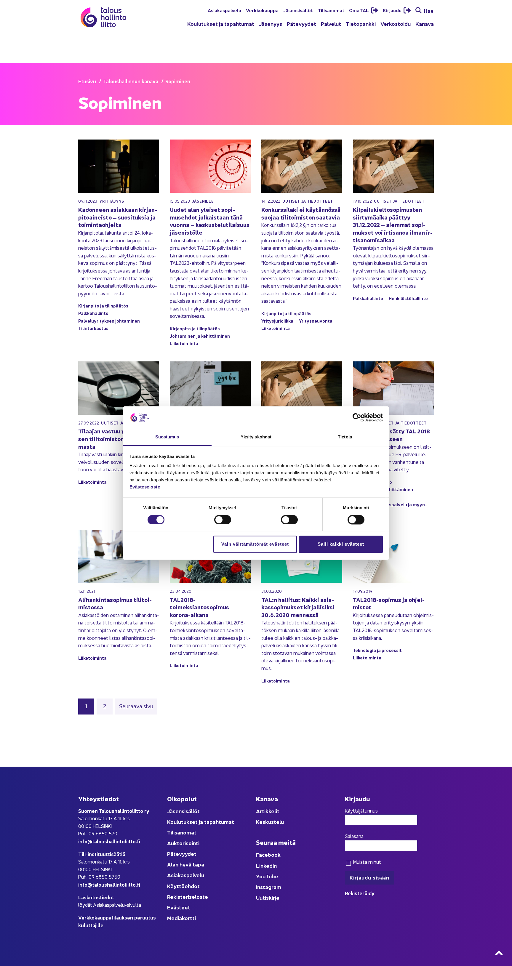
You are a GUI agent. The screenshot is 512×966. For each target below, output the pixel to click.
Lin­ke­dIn (266, 865)
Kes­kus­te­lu (270, 821)
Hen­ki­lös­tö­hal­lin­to (408, 298)
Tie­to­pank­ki (361, 23)
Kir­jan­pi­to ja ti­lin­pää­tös (103, 305)
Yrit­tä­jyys (111, 201)
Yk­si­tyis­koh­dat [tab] (256, 437)
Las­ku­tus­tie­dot (96, 897)
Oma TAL (359, 10)
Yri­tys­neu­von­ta (315, 321)
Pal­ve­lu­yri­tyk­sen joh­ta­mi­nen (109, 321)
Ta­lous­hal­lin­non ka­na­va (130, 81)
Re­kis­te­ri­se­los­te (187, 896)
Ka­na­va (424, 23)
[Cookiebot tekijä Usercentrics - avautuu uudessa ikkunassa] (357, 417)
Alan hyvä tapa (185, 864)
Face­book (268, 854)
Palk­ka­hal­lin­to (93, 313)
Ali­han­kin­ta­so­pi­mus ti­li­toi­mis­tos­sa (115, 603)
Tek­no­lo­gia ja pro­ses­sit (377, 650)
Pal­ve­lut (331, 23)
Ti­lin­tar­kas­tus (93, 328)
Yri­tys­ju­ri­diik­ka (277, 321)
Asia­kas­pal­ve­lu (224, 10)
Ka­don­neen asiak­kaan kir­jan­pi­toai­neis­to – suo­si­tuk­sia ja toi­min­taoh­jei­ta (117, 216)
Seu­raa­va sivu (136, 706)
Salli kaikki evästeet (341, 544)
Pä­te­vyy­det (301, 23)
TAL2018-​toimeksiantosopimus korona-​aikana (199, 607)
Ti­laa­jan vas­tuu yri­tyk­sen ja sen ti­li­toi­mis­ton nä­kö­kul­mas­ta (116, 438)
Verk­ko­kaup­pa (262, 10)
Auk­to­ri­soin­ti (183, 843)
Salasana (354, 836)
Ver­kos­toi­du (395, 23)
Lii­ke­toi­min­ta (184, 343)
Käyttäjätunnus (361, 810)
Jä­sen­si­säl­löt (298, 10)
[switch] (222, 519)
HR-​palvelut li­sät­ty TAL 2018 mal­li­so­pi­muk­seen (391, 435)
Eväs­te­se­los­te (144, 487)
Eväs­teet (178, 907)
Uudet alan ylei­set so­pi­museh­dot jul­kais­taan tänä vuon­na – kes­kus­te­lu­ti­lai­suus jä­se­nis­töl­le (209, 220)
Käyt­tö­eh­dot (183, 886)
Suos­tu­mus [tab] (167, 437)
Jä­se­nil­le (203, 201)
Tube (271, 876)
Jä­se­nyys (270, 23)
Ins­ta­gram (268, 886)
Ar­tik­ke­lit (267, 811)
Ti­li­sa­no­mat (331, 10)
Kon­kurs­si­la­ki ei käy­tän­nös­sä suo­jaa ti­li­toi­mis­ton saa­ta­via (300, 213)
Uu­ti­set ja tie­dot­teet (307, 201)
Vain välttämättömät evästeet (255, 544)
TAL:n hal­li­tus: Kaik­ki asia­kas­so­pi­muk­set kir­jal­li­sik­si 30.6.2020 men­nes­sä (298, 607)
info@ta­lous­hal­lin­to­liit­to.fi (109, 841)
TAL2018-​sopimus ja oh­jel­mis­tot (389, 603)
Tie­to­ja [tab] (345, 437)
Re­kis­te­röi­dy (360, 893)
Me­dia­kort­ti (181, 918)
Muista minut (366, 861)
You (260, 876)
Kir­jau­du (392, 10)
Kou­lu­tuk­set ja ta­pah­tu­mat (220, 23)
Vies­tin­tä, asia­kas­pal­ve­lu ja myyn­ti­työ (390, 508)
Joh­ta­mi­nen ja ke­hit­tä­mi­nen (200, 336)
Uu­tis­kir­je (267, 897)
